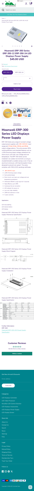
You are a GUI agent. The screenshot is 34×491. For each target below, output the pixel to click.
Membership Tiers (7, 458)
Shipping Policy (6, 452)
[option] (17, 14)
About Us (5, 422)
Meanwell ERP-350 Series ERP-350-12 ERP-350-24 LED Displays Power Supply (15, 21)
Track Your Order (7, 461)
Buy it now (17, 89)
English (21, 1)
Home (3, 18)
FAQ (3, 437)
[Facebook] (3, 471)
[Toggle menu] (3, 3)
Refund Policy (6, 449)
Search (4, 428)
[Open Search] (2, 10)
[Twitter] (12, 471)
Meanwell (5, 64)
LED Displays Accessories (10, 407)
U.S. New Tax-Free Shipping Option (17, 14)
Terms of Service (7, 455)
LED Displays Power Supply (10, 66)
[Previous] (2, 46)
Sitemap (4, 434)
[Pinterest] (9, 471)
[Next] (32, 46)
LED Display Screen (8, 412)
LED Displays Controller (9, 398)
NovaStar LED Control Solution (11, 404)
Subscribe (8, 385)
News (3, 431)
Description (17, 124)
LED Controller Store (15, 486)
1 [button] (12, 46)
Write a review (17, 354)
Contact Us (5, 425)
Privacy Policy (6, 446)
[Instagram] (6, 471)
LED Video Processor (8, 401)
